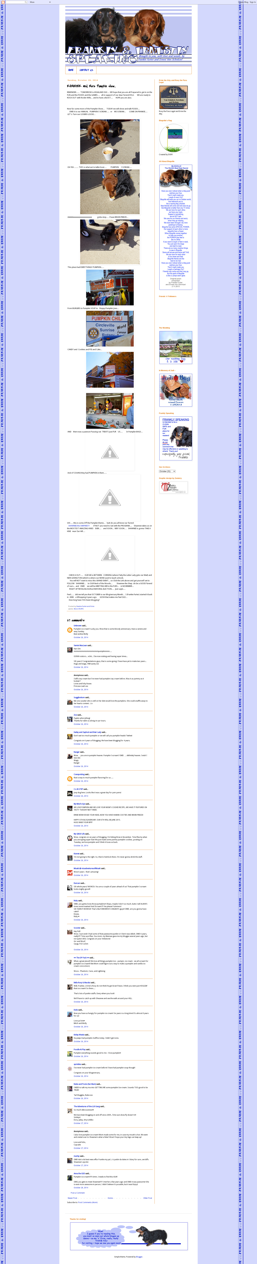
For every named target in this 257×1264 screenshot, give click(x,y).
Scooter (77, 928)
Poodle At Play (80, 1049)
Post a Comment (78, 1193)
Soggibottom (79, 697)
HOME (70, 70)
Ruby (76, 901)
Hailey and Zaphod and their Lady (87, 732)
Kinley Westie (79, 1035)
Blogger (139, 1257)
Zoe (75, 715)
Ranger (77, 752)
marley (76, 1156)
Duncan (77, 883)
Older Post (147, 1198)
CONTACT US (86, 70)
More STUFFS (78, 609)
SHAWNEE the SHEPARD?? (79, 526)
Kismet (76, 854)
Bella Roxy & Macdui (82, 983)
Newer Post (72, 1198)
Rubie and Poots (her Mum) (85, 1084)
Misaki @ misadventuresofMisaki (87, 868)
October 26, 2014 (81, 637)
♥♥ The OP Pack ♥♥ (81, 958)
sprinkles (77, 1064)
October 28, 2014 (81, 1188)
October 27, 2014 (81, 1123)
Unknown (78, 626)
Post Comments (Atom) (87, 1202)
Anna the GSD (79, 1173)
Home (110, 1198)
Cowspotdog (79, 774)
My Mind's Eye (79, 804)
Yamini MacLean (80, 645)
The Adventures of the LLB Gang (87, 1106)
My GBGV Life (79, 834)
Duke (76, 1010)
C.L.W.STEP (78, 789)
